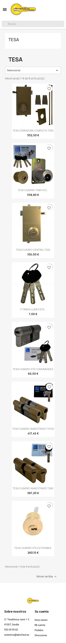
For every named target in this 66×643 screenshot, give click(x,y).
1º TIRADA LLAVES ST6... (33, 309)
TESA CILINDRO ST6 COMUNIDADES (33, 369)
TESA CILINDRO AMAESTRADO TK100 (33, 428)
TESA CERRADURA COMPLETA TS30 (33, 130)
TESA (13, 40)
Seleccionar (33, 70)
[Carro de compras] (61, 9)
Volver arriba (46, 577)
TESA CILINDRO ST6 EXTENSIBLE (33, 548)
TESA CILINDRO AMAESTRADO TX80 (33, 488)
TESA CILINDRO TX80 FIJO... (33, 190)
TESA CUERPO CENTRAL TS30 (33, 249)
